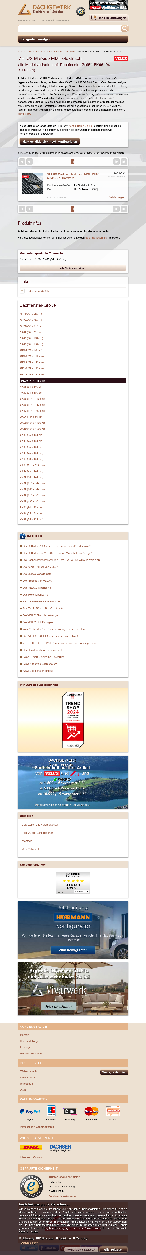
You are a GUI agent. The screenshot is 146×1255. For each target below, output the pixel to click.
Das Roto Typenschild (35, 594)
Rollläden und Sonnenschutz (50, 51)
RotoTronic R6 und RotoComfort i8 (43, 608)
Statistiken (65, 1238)
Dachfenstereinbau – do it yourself (42, 650)
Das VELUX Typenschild (37, 587)
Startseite (22, 51)
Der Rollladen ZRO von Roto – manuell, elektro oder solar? (57, 546)
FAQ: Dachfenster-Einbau (38, 670)
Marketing (81, 1238)
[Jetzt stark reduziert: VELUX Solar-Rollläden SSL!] (108, 5)
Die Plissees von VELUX (37, 580)
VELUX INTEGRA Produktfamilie (42, 601)
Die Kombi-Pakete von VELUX (40, 567)
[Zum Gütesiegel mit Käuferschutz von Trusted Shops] (80, 11)
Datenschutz (27, 1077)
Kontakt (24, 1035)
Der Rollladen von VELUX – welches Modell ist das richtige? (57, 553)
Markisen (70, 51)
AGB (23, 1090)
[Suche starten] (124, 28)
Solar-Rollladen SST (97, 237)
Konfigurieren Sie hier (80, 126)
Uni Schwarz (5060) (37, 291)
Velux (31, 51)
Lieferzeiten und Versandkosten (40, 824)
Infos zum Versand (31, 1157)
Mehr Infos (24, 113)
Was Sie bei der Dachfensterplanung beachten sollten (54, 629)
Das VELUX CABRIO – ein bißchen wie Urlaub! (50, 636)
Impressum (27, 1083)
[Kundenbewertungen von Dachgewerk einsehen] (73, 893)
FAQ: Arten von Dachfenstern (40, 664)
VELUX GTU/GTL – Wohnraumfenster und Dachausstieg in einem (61, 643)
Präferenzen (46, 1238)
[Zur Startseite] (44, 9)
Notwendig (28, 1238)
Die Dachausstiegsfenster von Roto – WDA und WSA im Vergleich (61, 560)
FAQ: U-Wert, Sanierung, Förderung (43, 657)
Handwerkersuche (31, 1053)
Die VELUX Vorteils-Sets (37, 573)
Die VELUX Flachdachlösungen (41, 615)
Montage (27, 840)
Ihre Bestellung (29, 1041)
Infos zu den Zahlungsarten (37, 832)
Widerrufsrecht (30, 848)
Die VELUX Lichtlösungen (38, 622)
